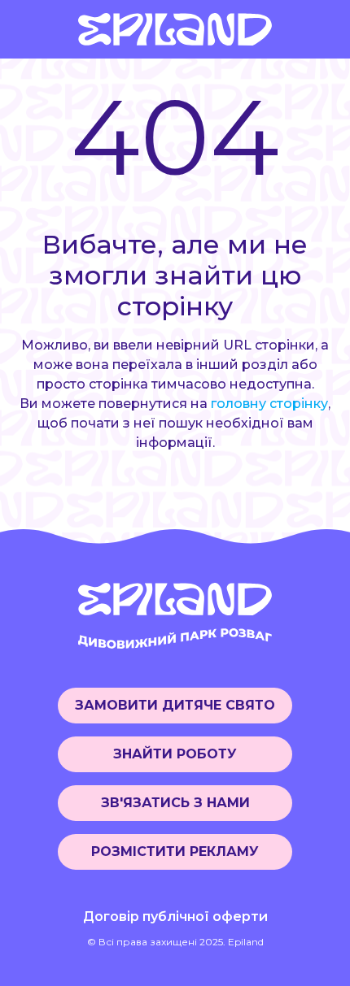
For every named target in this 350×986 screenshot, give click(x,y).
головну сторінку (269, 403)
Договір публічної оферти (175, 916)
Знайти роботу (175, 754)
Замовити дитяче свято (175, 705)
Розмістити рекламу (175, 851)
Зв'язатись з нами (175, 802)
